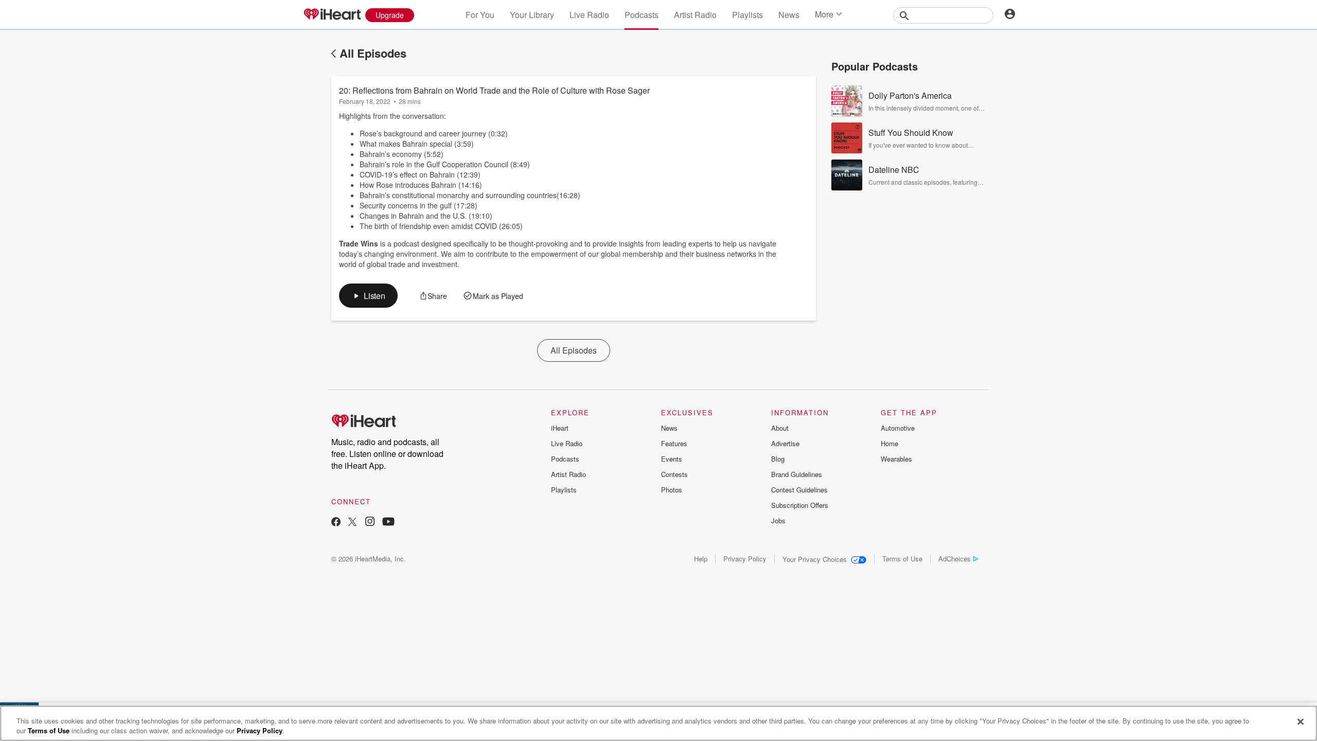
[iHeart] (332, 15)
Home (889, 443)
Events (671, 459)
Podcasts (641, 15)
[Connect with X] (352, 522)
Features (674, 443)
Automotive (898, 428)
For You (480, 15)
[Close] (1300, 722)
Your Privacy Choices (814, 559)
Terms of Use (902, 558)
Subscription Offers (799, 505)
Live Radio (589, 15)
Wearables (896, 459)
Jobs (778, 520)
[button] (368, 296)
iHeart (559, 428)
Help (700, 558)
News (788, 15)
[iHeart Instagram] (370, 522)
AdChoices (954, 558)
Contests (674, 474)
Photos (671, 490)
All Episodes (373, 53)
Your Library (532, 15)
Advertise (785, 443)
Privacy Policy (745, 558)
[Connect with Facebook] (336, 522)
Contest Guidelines (799, 490)
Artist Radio (695, 15)
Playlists (747, 15)
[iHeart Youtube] (388, 522)
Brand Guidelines (796, 474)
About (780, 428)
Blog (778, 459)
